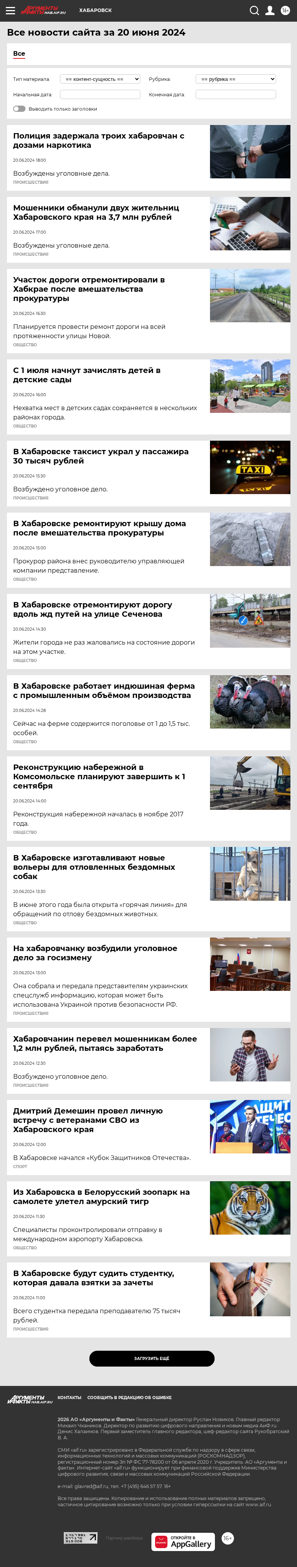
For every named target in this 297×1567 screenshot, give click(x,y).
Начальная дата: (33, 95)
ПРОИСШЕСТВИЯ (30, 183)
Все (19, 53)
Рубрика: (160, 79)
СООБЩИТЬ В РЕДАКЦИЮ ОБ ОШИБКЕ (129, 1397)
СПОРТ (20, 1167)
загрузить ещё (151, 1358)
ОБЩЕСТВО (25, 345)
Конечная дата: (167, 95)
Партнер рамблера (124, 1538)
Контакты (69, 1397)
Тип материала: (31, 79)
